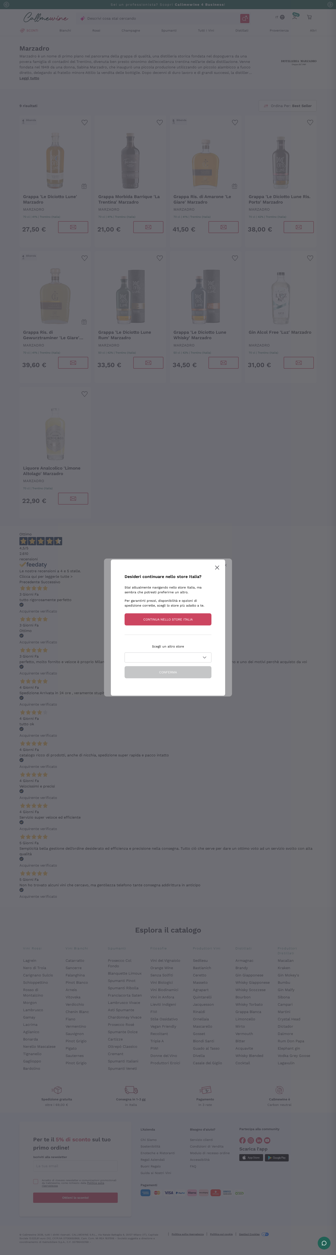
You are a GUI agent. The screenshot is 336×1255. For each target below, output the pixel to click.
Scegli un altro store (168, 646)
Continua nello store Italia (168, 619)
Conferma (168, 672)
